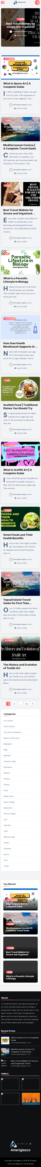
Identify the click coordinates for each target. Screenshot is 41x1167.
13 (26, 704)
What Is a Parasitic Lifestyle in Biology (20, 25)
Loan (6, 831)
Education (8, 767)
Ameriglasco (20, 1150)
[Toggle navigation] (3, 2)
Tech (6, 860)
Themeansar (28, 1164)
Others (7, 510)
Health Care (9, 319)
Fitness (7, 784)
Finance (7, 779)
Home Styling (9, 802)
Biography (8, 744)
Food (7, 380)
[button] (37, 27)
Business (7, 755)
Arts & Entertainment (12, 732)
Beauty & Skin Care (11, 738)
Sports (6, 854)
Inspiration (8, 808)
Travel (7, 120)
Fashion (7, 773)
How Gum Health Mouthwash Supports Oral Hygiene (20, 347)
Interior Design (10, 814)
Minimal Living (9, 837)
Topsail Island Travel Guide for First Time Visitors (17, 603)
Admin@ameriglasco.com (22, 31)
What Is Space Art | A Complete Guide (16, 905)
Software (7, 848)
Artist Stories (9, 726)
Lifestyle (7, 825)
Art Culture (9, 59)
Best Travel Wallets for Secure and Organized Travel (18, 213)
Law (5, 819)
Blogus (18, 1164)
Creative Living (10, 761)
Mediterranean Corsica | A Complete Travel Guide (19, 929)
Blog (20, 19)
